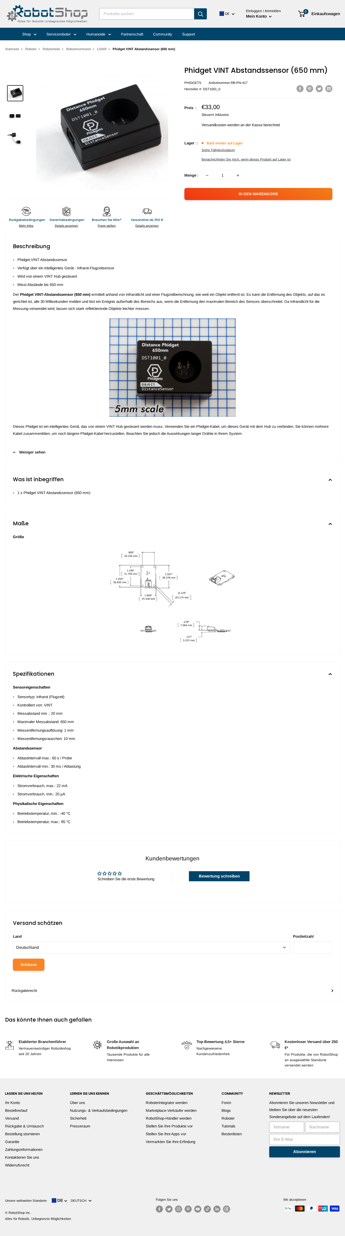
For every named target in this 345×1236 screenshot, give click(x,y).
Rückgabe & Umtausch (24, 1126)
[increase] (238, 175)
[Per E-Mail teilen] (328, 88)
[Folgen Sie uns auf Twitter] (169, 1209)
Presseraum (80, 1126)
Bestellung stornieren (22, 1134)
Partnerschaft (132, 34)
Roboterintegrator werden (166, 1102)
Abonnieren (304, 1152)
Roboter (31, 49)
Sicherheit (78, 1118)
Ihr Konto (12, 1102)
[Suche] (200, 13)
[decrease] (207, 175)
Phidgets (192, 83)
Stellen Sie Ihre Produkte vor (169, 1126)
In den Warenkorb (258, 194)
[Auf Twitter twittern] (319, 88)
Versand (12, 1118)
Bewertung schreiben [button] (219, 876)
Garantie (12, 1142)
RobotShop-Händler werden (168, 1118)
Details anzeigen (66, 225)
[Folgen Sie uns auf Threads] (226, 1209)
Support (188, 34)
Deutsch (79, 1200)
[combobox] (146, 14)
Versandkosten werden (220, 125)
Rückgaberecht (24, 990)
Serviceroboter (59, 34)
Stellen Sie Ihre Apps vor (166, 1134)
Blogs (226, 1110)
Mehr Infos (26, 225)
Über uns (77, 1102)
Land (17, 936)
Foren (226, 1102)
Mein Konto (257, 16)
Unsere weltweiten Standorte (26, 1200)
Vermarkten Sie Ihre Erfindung (170, 1142)
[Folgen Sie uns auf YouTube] (197, 1209)
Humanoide (96, 34)
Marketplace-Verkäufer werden (171, 1110)
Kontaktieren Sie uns (22, 1157)
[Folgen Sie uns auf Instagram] (178, 1209)
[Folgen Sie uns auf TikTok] (207, 1209)
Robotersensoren (78, 49)
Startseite (12, 49)
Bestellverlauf (16, 1110)
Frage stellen (107, 225)
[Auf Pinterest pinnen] (309, 88)
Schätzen (28, 964)
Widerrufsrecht (17, 1165)
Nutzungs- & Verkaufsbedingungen (98, 1110)
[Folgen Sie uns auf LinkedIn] (216, 1209)
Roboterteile (51, 49)
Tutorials (228, 1126)
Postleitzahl (303, 936)
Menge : (191, 175)
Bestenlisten (231, 1134)
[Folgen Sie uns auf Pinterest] (188, 1209)
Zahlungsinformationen (23, 1149)
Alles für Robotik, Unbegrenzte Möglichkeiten (38, 1219)
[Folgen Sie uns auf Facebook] (159, 1209)
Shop (27, 34)
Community (162, 34)
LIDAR (102, 49)
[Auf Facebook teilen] (300, 88)
